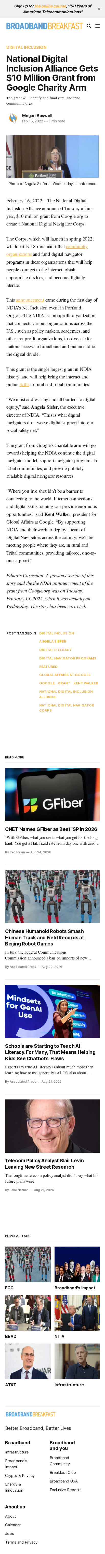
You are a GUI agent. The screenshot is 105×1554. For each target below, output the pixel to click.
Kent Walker (85, 683)
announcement (30, 299)
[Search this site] (89, 26)
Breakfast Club (63, 1472)
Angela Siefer (52, 641)
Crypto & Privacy (20, 1475)
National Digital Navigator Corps (66, 708)
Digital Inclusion (26, 47)
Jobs (9, 1533)
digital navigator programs (67, 658)
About (10, 1516)
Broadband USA (64, 1481)
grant (64, 683)
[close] (99, 9)
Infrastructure (17, 1452)
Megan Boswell (37, 115)
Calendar (13, 1524)
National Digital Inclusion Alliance (66, 694)
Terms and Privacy (21, 1542)
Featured (48, 667)
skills (24, 384)
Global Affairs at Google (64, 675)
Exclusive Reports (66, 1489)
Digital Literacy (55, 650)
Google (47, 683)
